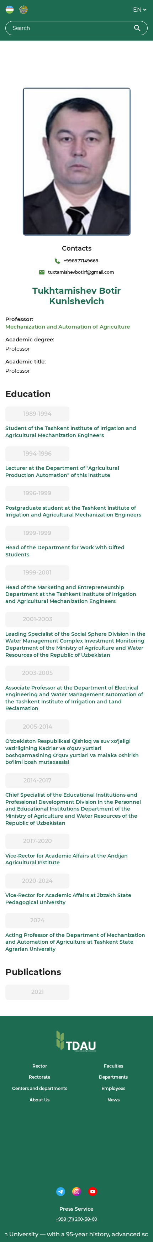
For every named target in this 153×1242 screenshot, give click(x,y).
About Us (39, 1099)
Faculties (113, 1066)
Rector (39, 1066)
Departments (113, 1077)
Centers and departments (39, 1088)
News (113, 1099)
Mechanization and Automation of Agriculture (67, 326)
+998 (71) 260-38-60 (76, 1219)
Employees (113, 1088)
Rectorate (39, 1077)
